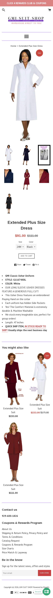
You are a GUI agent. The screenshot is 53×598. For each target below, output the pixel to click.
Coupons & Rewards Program (17, 544)
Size (20, 242)
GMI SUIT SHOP (25, 587)
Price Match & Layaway (14, 552)
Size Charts (8, 548)
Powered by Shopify (41, 587)
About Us (7, 529)
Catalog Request (11, 540)
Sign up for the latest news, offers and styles (26, 566)
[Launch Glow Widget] (46, 591)
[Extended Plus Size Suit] (13, 378)
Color (31, 242)
